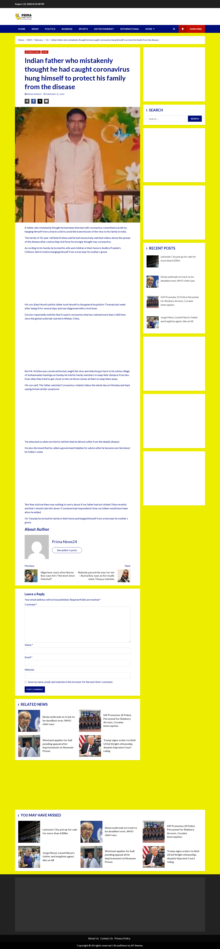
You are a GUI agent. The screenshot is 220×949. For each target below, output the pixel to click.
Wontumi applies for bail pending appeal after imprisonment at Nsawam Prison (29, 746)
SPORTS (83, 29)
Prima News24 (34, 94)
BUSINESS (67, 29)
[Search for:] (167, 119)
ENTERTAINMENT (104, 29)
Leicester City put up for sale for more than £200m (29, 832)
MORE (148, 29)
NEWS (35, 29)
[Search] (174, 29)
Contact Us (106, 938)
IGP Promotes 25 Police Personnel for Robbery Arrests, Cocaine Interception (90, 721)
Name (29, 644)
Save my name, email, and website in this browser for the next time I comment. (70, 681)
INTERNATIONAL (129, 29)
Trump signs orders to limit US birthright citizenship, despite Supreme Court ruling (90, 746)
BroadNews (120, 945)
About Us (93, 938)
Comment (31, 604)
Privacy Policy (122, 938)
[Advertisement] (77, 278)
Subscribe (196, 29)
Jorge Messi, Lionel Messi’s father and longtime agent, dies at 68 (29, 857)
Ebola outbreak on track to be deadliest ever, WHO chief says (29, 721)
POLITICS (50, 29)
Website (29, 669)
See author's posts (67, 550)
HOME (21, 29)
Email (28, 657)
